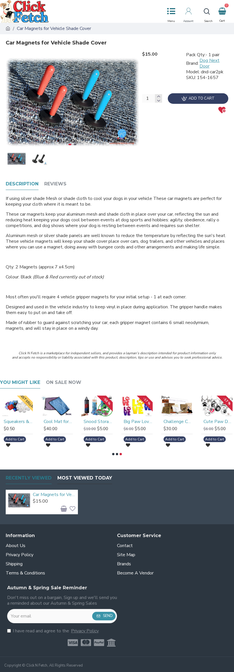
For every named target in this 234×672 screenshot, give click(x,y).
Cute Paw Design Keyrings (218, 422)
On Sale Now (63, 382)
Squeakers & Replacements (18, 422)
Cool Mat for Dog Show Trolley (58, 422)
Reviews (55, 184)
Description (22, 184)
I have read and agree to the (56, 631)
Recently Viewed (29, 478)
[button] (11, 102)
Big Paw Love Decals (138, 422)
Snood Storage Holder (98, 422)
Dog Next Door (209, 63)
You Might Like (20, 382)
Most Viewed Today (84, 478)
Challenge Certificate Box (178, 422)
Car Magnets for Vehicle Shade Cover (54, 495)
